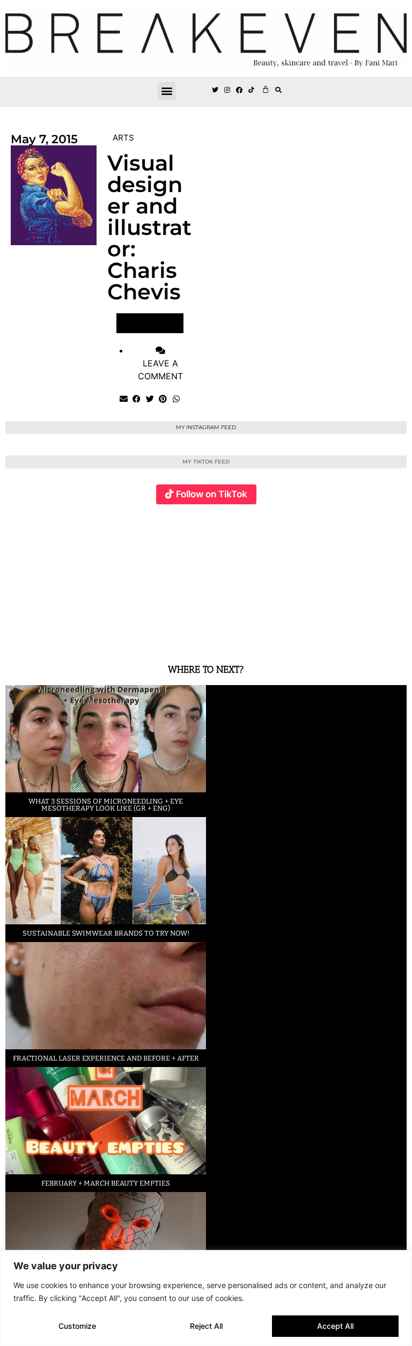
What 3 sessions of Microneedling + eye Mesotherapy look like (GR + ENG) (105, 804)
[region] (206, 1298)
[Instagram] (227, 91)
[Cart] (265, 89)
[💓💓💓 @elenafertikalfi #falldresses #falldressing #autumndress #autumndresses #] (173, 577)
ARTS (123, 138)
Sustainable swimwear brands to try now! (106, 933)
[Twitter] (215, 91)
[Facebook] (240, 91)
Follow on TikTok (211, 494)
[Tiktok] (252, 91)
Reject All (206, 1325)
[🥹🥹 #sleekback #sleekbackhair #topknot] (307, 577)
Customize (77, 1325)
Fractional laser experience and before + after (106, 1058)
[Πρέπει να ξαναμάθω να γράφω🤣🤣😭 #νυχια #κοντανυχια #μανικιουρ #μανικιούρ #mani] (374, 577)
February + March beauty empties (105, 1183)
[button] (166, 91)
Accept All (335, 1325)
